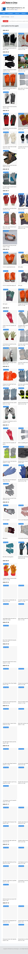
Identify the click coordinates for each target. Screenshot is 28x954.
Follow (6, 21)
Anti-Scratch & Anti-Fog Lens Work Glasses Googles (13, 245)
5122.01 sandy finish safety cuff (9, 285)
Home (4, 13)
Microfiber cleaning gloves (8, 556)
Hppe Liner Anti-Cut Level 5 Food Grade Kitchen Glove (13, 498)
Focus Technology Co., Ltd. (16, 948)
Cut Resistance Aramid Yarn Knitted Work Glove (12, 344)
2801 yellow (20, 267)
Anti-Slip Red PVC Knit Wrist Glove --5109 (11, 208)
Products (11, 13)
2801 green (5, 304)
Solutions (23, 13)
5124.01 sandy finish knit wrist (9, 267)
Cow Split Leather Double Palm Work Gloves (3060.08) (14, 186)
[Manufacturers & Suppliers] (9, 2)
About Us (17, 13)
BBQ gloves (5, 538)
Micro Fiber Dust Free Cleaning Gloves (10, 479)
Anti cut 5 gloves (6, 519)
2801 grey (20, 285)
